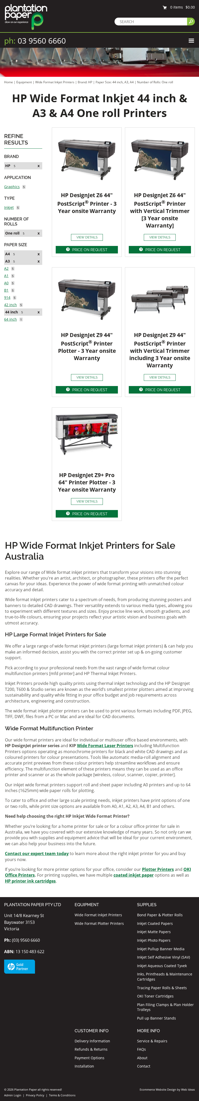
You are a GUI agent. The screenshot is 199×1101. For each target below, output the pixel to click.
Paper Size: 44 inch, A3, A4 (115, 82)
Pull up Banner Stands (156, 1018)
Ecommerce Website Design (158, 1089)
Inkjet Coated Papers (155, 923)
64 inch (10, 319)
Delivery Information (92, 1040)
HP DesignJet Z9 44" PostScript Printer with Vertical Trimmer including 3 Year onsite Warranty (159, 350)
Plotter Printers (158, 869)
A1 (6, 275)
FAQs (141, 1049)
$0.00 (190, 7)
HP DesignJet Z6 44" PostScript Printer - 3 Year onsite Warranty (87, 203)
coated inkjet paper (133, 875)
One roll (12, 233)
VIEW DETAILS (86, 237)
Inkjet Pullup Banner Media (160, 948)
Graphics (12, 186)
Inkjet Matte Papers (154, 931)
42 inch (10, 304)
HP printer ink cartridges (30, 881)
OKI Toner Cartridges (155, 996)
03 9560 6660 (35, 40)
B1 (6, 290)
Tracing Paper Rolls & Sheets (162, 987)
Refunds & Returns (91, 1049)
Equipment (24, 82)
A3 (7, 261)
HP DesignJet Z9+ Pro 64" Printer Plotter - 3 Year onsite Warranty (87, 482)
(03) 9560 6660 (22, 940)
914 (7, 297)
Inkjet (9, 207)
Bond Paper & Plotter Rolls (160, 914)
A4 (7, 253)
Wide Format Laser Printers (105, 745)
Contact (143, 1066)
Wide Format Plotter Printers (99, 923)
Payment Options (89, 1057)
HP (7, 165)
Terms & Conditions (62, 1095)
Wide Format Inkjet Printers (54, 82)
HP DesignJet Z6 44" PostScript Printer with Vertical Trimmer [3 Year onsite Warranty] (160, 210)
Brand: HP (85, 82)
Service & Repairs (152, 1040)
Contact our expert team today (37, 853)
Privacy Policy (35, 1095)
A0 (6, 282)
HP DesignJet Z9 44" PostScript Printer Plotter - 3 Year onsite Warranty (87, 346)
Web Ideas (188, 1089)
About (142, 1057)
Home (8, 82)
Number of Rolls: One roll (155, 82)
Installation (84, 1066)
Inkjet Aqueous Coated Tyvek (162, 965)
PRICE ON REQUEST (90, 250)
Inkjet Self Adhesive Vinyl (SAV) (163, 957)
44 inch (11, 311)
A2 (6, 268)
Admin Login (12, 1095)
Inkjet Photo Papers (153, 940)
